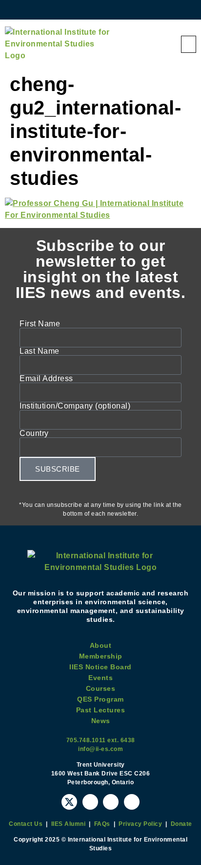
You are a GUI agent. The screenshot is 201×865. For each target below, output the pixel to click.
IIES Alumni (68, 823)
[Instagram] (111, 802)
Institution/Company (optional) (75, 406)
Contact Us (25, 823)
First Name (40, 324)
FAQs (102, 823)
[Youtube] (90, 802)
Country (34, 433)
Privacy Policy (140, 823)
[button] (188, 44)
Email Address (46, 379)
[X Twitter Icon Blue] (69, 802)
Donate (181, 823)
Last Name (40, 351)
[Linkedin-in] (132, 802)
